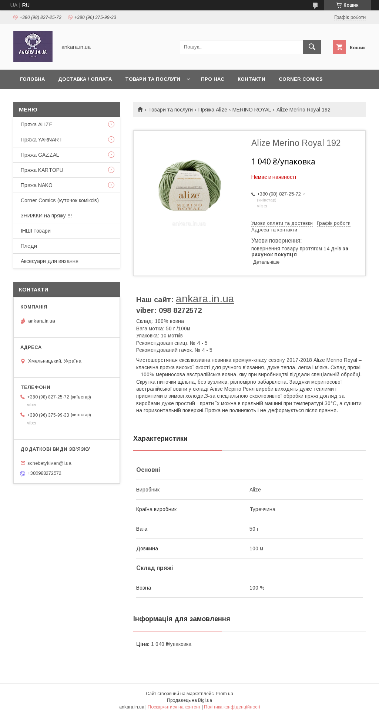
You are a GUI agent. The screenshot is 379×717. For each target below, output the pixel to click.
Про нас (212, 79)
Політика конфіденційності (232, 707)
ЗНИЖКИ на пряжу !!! (46, 216)
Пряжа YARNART (42, 140)
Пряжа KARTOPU (42, 170)
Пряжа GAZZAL (40, 155)
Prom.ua (224, 693)
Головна (32, 79)
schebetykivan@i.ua (49, 463)
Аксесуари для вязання (49, 261)
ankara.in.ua (205, 298)
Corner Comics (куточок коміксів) (60, 200)
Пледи (29, 246)
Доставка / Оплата (85, 79)
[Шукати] (312, 47)
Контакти (251, 79)
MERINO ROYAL (251, 110)
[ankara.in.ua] (33, 60)
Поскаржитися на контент (174, 707)
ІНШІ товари (36, 231)
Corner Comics (301, 79)
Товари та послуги (152, 79)
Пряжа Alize (212, 110)
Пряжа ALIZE (37, 124)
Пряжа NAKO (37, 185)
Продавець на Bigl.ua (189, 700)
